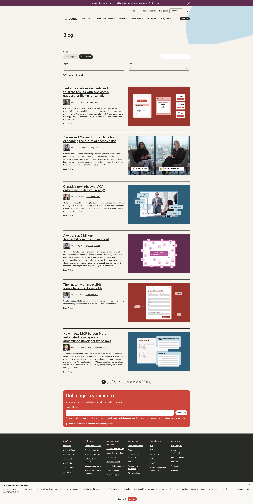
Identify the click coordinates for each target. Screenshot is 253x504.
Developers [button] (151, 19)
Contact (185, 19)
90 (127, 382)
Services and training (115, 449)
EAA (151, 450)
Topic (65, 64)
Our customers (177, 457)
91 (134, 382)
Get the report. (155, 3)
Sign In (134, 11)
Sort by (66, 52)
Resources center (135, 446)
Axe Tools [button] (86, 19)
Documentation (112, 475)
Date (130, 64)
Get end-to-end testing (91, 460)
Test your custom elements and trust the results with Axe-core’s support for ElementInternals (86, 92)
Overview (67, 446)
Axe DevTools (69, 454)
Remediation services (115, 466)
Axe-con (131, 461)
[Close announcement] (188, 3)
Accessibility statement (133, 467)
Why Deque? (176, 446)
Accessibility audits (114, 453)
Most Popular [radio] (71, 56)
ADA (151, 446)
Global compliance (93, 446)
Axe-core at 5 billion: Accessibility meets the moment (86, 237)
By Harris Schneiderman (95, 347)
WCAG (152, 463)
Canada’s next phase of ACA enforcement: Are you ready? (84, 188)
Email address (72, 407)
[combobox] (176, 11)
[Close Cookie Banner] (250, 485)
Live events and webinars (134, 455)
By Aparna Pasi (91, 295)
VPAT (152, 459)
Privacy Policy (12, 492)
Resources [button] (136, 19)
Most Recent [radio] (86, 56)
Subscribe (181, 413)
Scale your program (93, 454)
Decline (121, 499)
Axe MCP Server (70, 450)
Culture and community (176, 451)
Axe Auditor (68, 463)
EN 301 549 (154, 454)
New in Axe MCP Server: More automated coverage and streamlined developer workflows (87, 337)
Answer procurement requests (93, 471)
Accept (132, 499)
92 (140, 382)
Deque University (113, 462)
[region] (126, 493)
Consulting (111, 457)
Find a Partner (149, 11)
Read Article (68, 124)
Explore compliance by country (158, 468)
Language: (164, 11)
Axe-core (67, 472)
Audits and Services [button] (104, 19)
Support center (112, 470)
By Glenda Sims (93, 197)
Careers (174, 466)
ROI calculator (134, 473)
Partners (174, 461)
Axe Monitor (68, 459)
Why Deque (166, 19)
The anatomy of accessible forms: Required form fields (82, 286)
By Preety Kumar (93, 147)
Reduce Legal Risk (92, 450)
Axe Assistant (69, 467)
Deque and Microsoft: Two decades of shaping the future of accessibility (89, 139)
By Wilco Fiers (92, 102)
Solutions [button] (122, 19)
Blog (130, 450)
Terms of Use (92, 489)
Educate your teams (93, 466)
